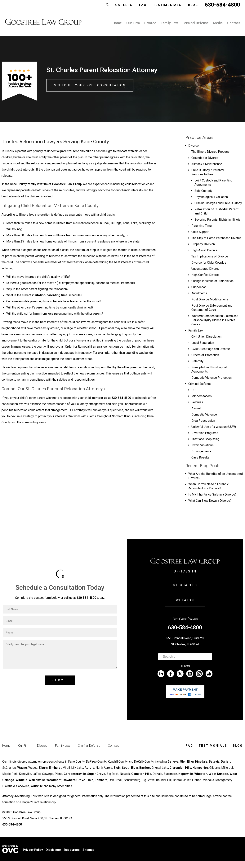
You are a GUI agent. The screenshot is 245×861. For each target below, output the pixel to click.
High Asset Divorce (204, 250)
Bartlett (144, 767)
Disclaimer (53, 850)
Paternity (197, 361)
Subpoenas (199, 287)
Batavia (214, 761)
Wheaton (185, 600)
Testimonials (167, 5)
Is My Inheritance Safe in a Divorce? (212, 494)
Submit (60, 680)
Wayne (22, 767)
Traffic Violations (202, 445)
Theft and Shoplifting (205, 439)
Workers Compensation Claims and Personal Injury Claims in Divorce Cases (214, 320)
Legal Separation (202, 343)
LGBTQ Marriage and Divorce (210, 349)
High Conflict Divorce (205, 275)
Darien (225, 761)
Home (117, 23)
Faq (143, 5)
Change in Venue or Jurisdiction (212, 281)
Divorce (150, 23)
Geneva (173, 761)
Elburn (43, 767)
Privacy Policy (33, 850)
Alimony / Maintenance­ (206, 164)
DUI (193, 390)
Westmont (53, 780)
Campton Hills (141, 774)
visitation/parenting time (50, 295)
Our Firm (133, 23)
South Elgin (130, 767)
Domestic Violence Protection (211, 377)
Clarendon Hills (180, 767)
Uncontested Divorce (205, 269)
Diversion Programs (204, 433)
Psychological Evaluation (211, 197)
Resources (72, 850)
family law (35, 184)
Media (218, 23)
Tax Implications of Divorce (209, 256)
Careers (124, 5)
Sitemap (88, 850)
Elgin (117, 767)
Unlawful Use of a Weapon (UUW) (213, 427)
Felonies (197, 402)
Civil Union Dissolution (206, 336)
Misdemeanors (201, 396)
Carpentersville (75, 774)
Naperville (185, 774)
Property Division (203, 244)
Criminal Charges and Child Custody (218, 203)
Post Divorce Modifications (209, 299)
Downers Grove (74, 780)
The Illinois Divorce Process (210, 151)
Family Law (169, 23)
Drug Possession (203, 420)
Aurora (89, 767)
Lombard (101, 780)
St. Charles (185, 585)
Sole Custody (203, 191)
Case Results (200, 457)
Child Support (200, 232)
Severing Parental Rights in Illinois (217, 219)
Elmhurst (55, 767)
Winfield (21, 780)
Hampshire (200, 767)
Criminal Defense (195, 23)
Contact (233, 23)
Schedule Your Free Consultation (90, 85)
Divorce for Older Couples (208, 262)
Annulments (199, 293)
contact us (99, 398)
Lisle (90, 780)
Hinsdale (201, 761)
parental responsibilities (77, 151)
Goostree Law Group (67, 184)
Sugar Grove (96, 774)
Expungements (201, 451)
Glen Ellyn (187, 761)
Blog (193, 5)
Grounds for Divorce (204, 158)
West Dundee (218, 774)
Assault (196, 408)
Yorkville (36, 786)
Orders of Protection (205, 355)
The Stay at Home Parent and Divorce (216, 238)
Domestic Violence (204, 414)
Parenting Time (201, 226)
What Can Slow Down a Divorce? (210, 500)
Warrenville (37, 780)
